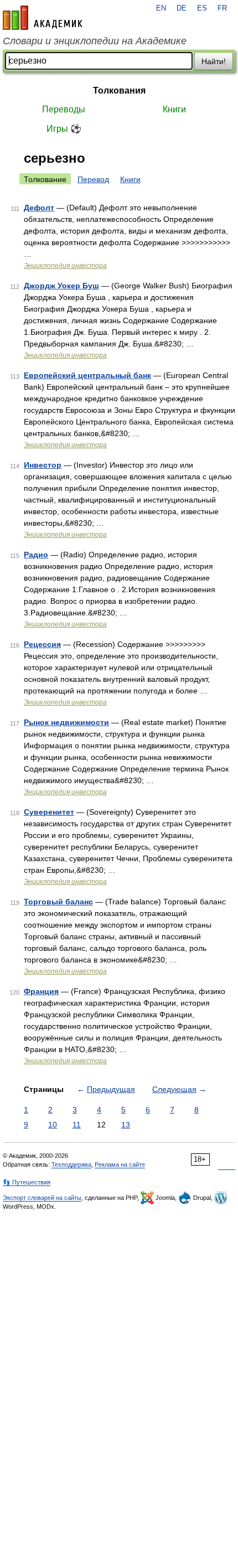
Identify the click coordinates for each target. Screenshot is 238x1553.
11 (77, 1124)
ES (202, 8)
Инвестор (42, 464)
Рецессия (42, 644)
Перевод (93, 179)
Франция (41, 991)
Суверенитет (49, 811)
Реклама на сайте (120, 1164)
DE (182, 8)
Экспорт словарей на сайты (42, 1197)
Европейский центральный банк (87, 375)
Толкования (119, 90)
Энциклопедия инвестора (65, 266)
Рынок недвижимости (66, 722)
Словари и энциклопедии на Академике (95, 40)
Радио (36, 554)
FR (222, 8)
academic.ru (42, 18)
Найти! (213, 61)
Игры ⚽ (63, 128)
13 (125, 1124)
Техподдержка (71, 1164)
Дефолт (39, 207)
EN (161, 8)
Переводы (63, 109)
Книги (174, 109)
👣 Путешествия (26, 1182)
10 (52, 1124)
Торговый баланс (58, 901)
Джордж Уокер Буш (61, 285)
